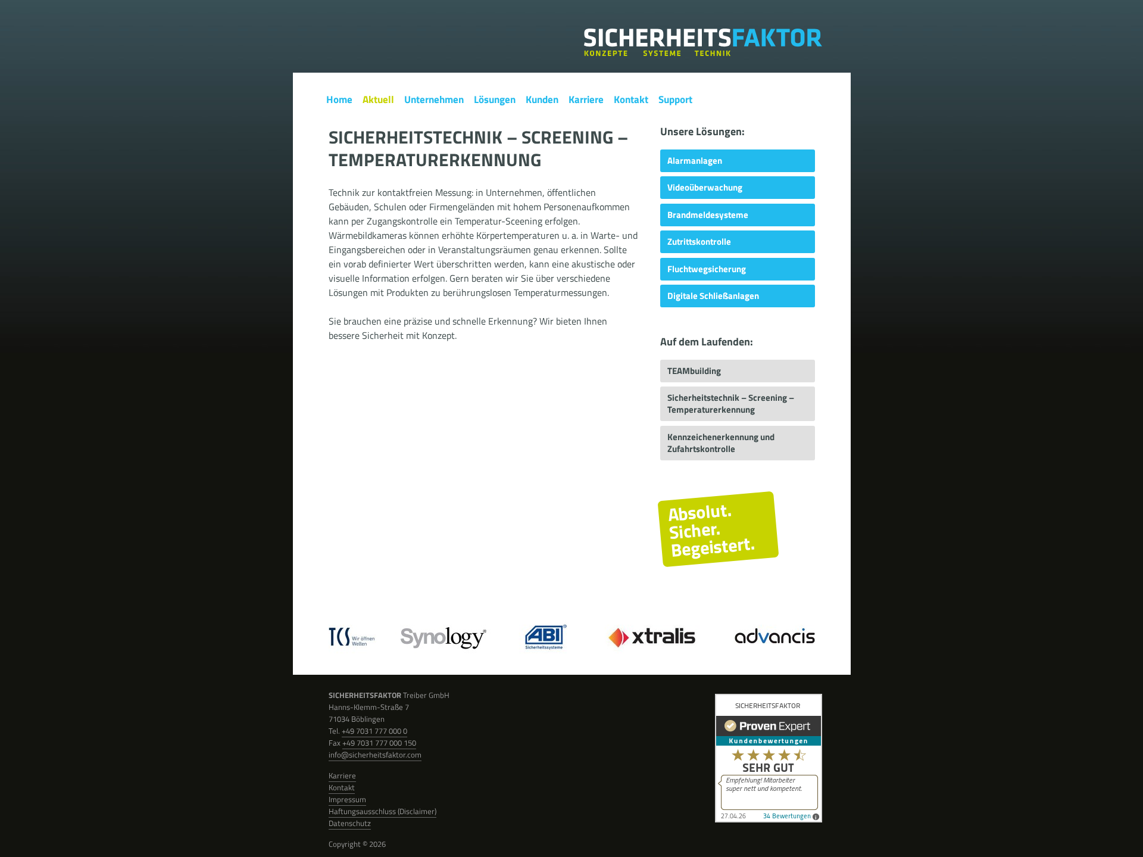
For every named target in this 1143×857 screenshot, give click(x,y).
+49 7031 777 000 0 (374, 731)
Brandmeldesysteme (707, 215)
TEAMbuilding (694, 371)
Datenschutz (350, 823)
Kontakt (342, 787)
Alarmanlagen (694, 160)
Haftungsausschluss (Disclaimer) (382, 811)
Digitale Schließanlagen (713, 296)
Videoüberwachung (704, 187)
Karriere (342, 775)
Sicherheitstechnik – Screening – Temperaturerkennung (730, 403)
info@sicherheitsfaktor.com (375, 755)
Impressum (347, 799)
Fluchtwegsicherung (706, 269)
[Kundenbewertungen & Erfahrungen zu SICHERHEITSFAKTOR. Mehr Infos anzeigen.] (768, 759)
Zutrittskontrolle (699, 241)
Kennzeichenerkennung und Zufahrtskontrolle (721, 443)
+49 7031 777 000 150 (379, 743)
